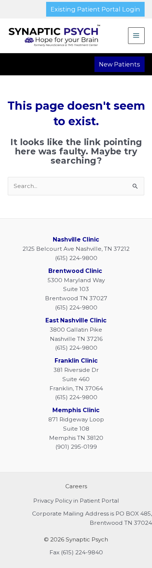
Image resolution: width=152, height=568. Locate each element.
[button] (95, 9)
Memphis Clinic (76, 410)
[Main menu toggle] (136, 35)
